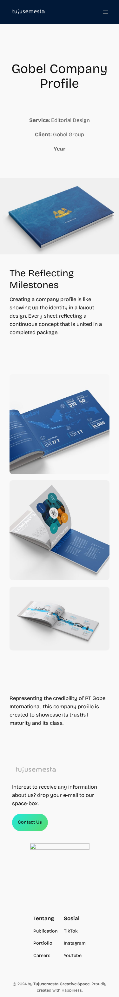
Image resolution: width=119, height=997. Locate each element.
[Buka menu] (105, 12)
